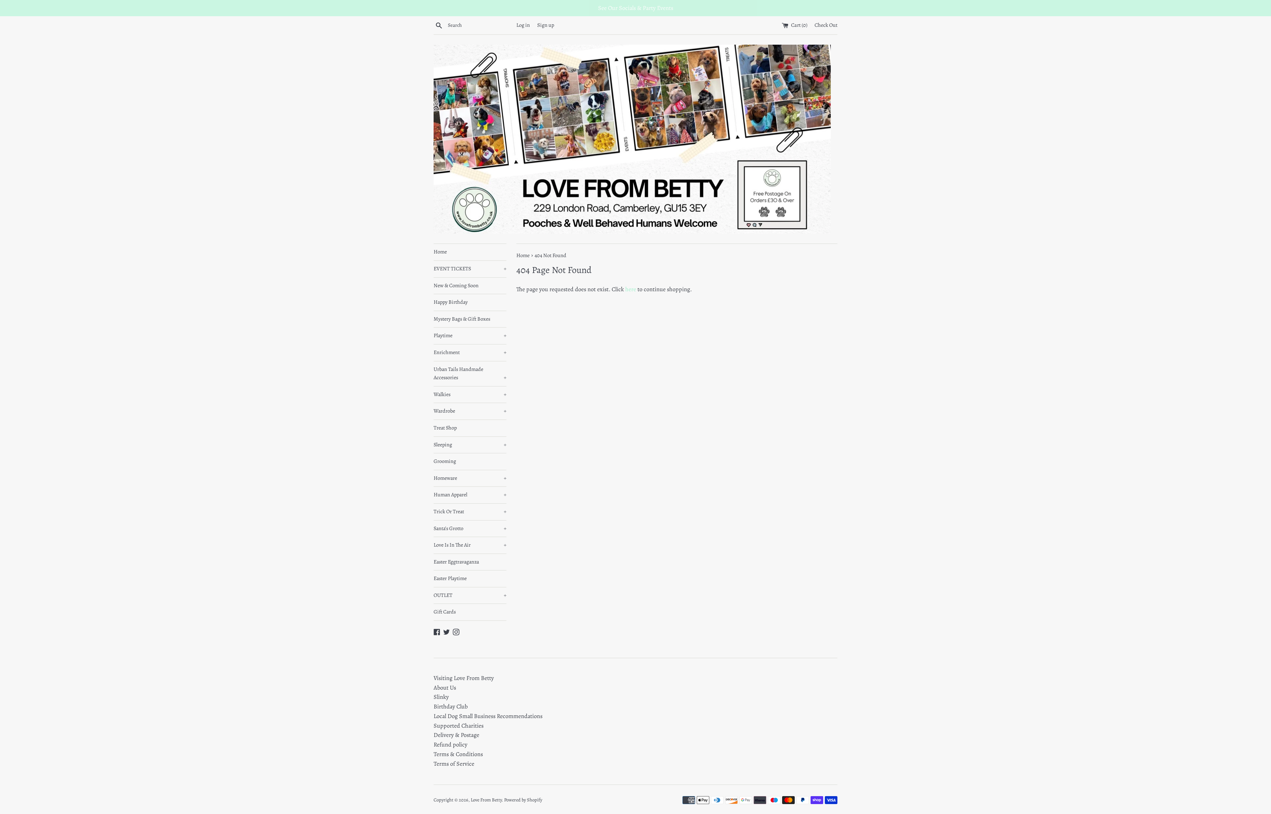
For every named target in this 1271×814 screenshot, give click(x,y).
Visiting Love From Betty (464, 678)
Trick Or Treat (470, 511)
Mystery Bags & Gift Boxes (462, 319)
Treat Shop (445, 427)
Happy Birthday (451, 302)
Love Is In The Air (470, 545)
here (630, 289)
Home (440, 251)
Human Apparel (470, 494)
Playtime (470, 335)
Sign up (545, 25)
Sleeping (470, 444)
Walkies (470, 394)
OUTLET (470, 595)
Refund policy (450, 744)
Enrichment (470, 352)
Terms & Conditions (458, 754)
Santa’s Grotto (470, 528)
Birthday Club (451, 706)
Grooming (445, 461)
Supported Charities (459, 726)
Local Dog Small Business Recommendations (488, 716)
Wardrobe (470, 411)
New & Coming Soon (456, 285)
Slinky (441, 697)
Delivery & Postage (456, 735)
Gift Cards (445, 611)
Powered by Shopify (523, 799)
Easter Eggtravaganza (456, 561)
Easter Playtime (450, 578)
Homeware (470, 478)
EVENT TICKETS (470, 268)
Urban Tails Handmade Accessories (470, 374)
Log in (523, 25)
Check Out (826, 25)
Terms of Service (454, 764)
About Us (445, 688)
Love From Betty (486, 799)
